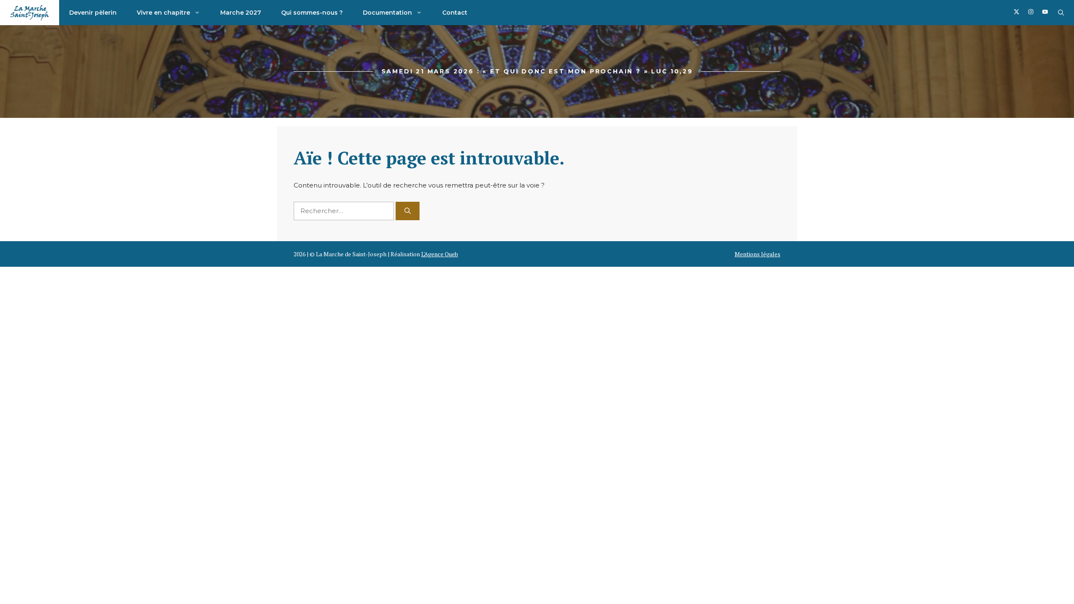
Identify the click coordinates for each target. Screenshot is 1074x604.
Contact (454, 12)
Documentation (387, 12)
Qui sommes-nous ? (312, 12)
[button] (1061, 12)
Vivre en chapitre (163, 12)
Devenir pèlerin (93, 12)
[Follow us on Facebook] (1016, 12)
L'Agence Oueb (439, 254)
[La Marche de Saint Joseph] (29, 12)
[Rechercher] (408, 211)
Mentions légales (757, 254)
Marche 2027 (240, 12)
